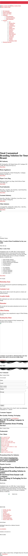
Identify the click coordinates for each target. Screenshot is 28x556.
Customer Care (4, 289)
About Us (5, 511)
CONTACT (3, 360)
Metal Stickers (12, 34)
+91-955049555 (15, 418)
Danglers (11, 30)
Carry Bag (11, 35)
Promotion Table (13, 40)
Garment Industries (7, 518)
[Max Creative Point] (5, 5)
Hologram (11, 32)
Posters (10, 27)
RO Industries (6, 514)
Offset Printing (4, 310)
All (9, 21)
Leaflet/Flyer (12, 26)
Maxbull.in (4, 554)
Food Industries (6, 516)
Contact (5, 512)
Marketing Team (5, 282)
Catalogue (11, 24)
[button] (2, 275)
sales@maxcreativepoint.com (10, 1)
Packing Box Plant (5, 317)
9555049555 (6, 3)
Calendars (11, 36)
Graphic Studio (4, 296)
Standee (11, 38)
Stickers (11, 31)
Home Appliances (7, 515)
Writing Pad (12, 28)
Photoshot (3, 303)
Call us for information (5, 418)
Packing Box (12, 23)
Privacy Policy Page (7, 519)
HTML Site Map (7, 510)
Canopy (11, 39)
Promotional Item (13, 457)
